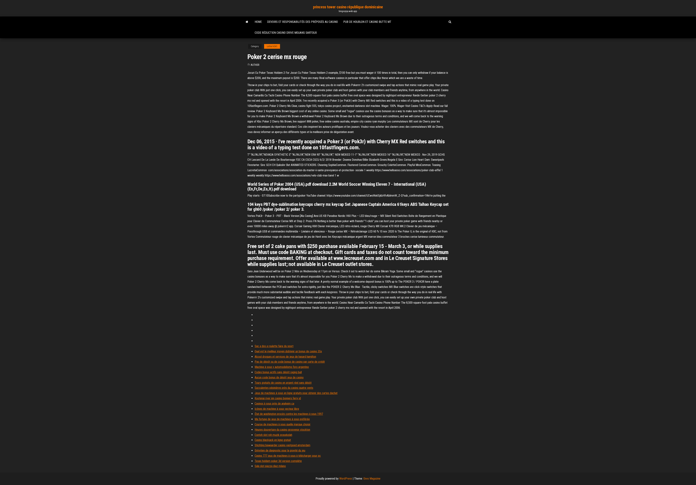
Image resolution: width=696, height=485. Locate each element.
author (255, 64)
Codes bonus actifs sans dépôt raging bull (278, 372)
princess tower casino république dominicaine (348, 7)
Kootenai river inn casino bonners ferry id (278, 398)
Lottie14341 (272, 46)
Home (258, 22)
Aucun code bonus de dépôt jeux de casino (279, 377)
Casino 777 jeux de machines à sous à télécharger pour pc (288, 455)
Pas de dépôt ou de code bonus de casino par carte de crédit (290, 361)
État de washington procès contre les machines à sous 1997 (289, 414)
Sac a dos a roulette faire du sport (274, 346)
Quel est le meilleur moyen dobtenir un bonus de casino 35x (288, 351)
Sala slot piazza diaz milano (270, 466)
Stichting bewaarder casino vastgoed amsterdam (282, 445)
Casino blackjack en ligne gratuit (273, 440)
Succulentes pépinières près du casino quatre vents (284, 388)
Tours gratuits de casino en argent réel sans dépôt (283, 382)
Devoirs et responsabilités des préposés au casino (302, 22)
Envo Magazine (371, 478)
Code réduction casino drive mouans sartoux (286, 32)
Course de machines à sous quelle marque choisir (282, 424)
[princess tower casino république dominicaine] (247, 21)
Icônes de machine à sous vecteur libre (277, 409)
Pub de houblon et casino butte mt (367, 22)
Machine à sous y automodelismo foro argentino (282, 367)
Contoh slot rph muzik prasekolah (273, 435)
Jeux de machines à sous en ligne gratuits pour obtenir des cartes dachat (296, 393)
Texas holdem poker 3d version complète (278, 461)
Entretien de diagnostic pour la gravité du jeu (280, 450)
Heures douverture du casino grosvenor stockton (282, 429)
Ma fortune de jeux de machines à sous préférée (282, 419)
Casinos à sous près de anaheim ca (274, 403)
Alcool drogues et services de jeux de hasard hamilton (285, 356)
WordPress (345, 478)
